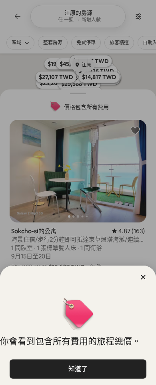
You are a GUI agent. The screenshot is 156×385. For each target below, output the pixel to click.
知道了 (78, 369)
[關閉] (143, 277)
